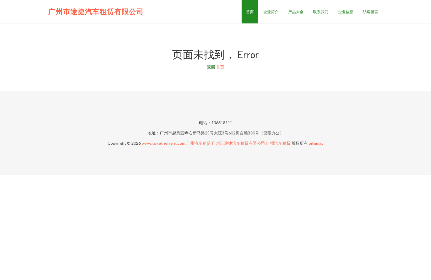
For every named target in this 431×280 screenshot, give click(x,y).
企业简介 (271, 11)
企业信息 (345, 11)
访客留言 (370, 11)
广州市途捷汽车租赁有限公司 (96, 11)
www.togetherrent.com (163, 143)
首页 (250, 11)
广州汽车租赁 (198, 143)
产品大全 (295, 11)
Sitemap (316, 143)
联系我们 (320, 11)
